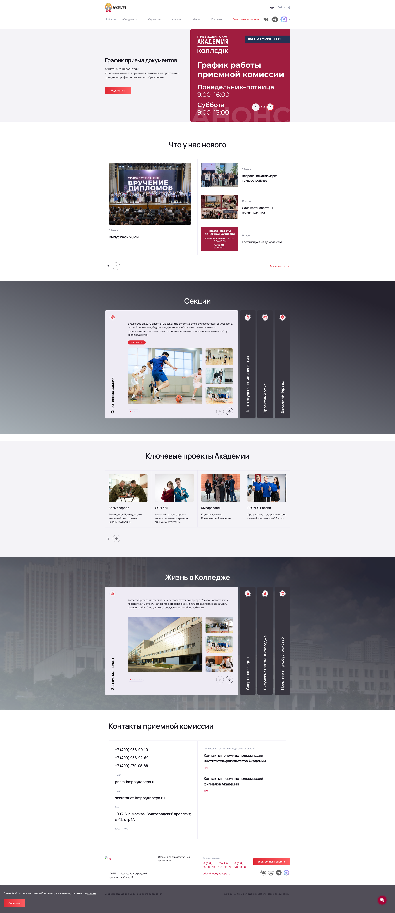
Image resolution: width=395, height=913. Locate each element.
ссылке (91, 893)
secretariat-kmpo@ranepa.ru (140, 797)
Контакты (216, 19)
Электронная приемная (246, 19)
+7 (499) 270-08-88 (131, 765)
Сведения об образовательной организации (174, 858)
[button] (256, 107)
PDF (206, 768)
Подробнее (118, 84)
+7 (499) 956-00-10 (131, 749)
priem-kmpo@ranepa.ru (135, 781)
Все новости (277, 266)
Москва (112, 19)
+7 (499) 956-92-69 (131, 757)
